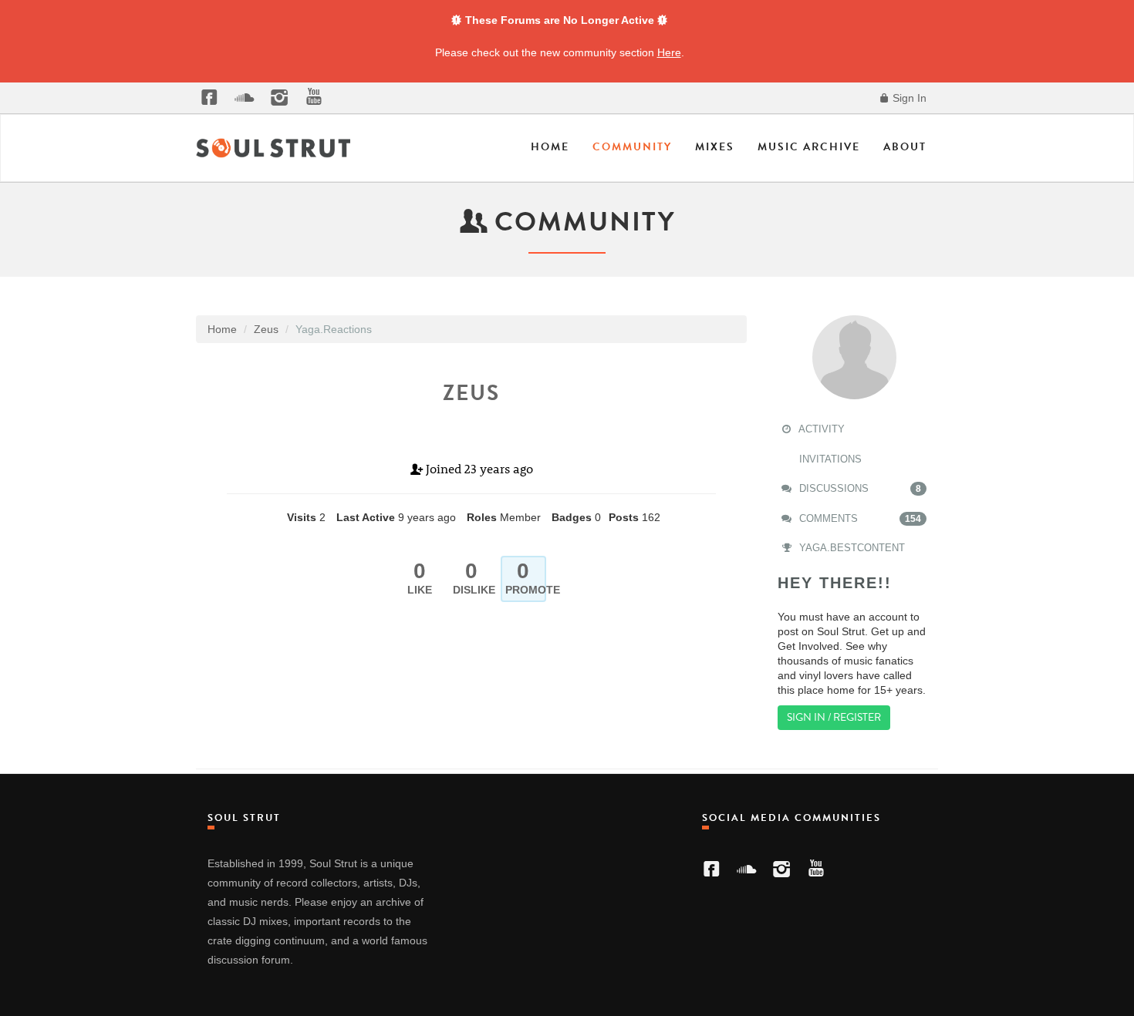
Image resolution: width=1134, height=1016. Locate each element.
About (904, 147)
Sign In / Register (834, 717)
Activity (820, 429)
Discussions (858, 488)
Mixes (714, 147)
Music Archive (809, 147)
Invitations (829, 459)
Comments (858, 518)
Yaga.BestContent (850, 547)
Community (632, 147)
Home (550, 147)
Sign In (907, 98)
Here (669, 52)
